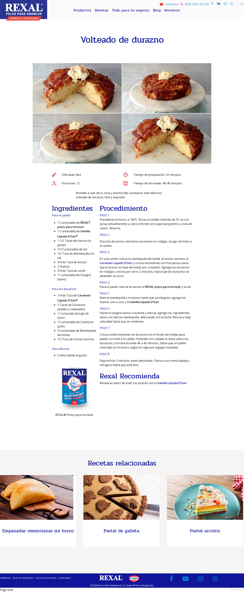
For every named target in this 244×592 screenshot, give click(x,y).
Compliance (64, 578)
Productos (82, 10)
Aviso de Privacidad (23, 578)
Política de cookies (46, 578)
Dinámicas (5, 578)
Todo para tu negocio (131, 10)
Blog (157, 10)
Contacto (172, 4)
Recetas (101, 10)
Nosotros (172, 10)
